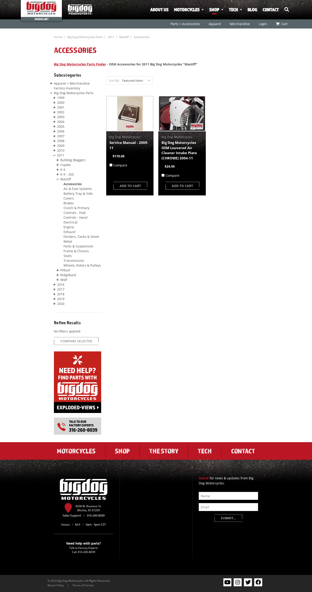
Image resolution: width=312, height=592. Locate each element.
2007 (60, 136)
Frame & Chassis (76, 251)
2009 (60, 145)
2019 (60, 299)
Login (263, 24)
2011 (111, 37)
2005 (60, 126)
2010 (60, 150)
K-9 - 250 (67, 174)
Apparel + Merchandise (72, 83)
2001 (60, 107)
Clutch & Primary (76, 208)
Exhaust (69, 232)
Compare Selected (76, 341)
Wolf (63, 280)
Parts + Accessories (185, 24)
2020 (60, 303)
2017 (60, 289)
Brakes (68, 203)
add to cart (130, 186)
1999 (60, 98)
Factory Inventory (67, 88)
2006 (60, 131)
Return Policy (56, 585)
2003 (60, 117)
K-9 (62, 169)
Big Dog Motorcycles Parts (85, 37)
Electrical (70, 222)
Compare (120, 165)
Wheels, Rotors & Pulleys (82, 265)
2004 (60, 121)
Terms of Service (83, 585)
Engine (68, 227)
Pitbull (65, 270)
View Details (129, 113)
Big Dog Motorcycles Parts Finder (80, 64)
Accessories (141, 37)
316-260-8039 (86, 552)
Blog (252, 9)
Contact (271, 9)
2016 (60, 284)
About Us (159, 9)
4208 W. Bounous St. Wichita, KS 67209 (88, 508)
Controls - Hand (75, 217)
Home (58, 37)
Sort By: (114, 80)
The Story (163, 451)
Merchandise (240, 24)
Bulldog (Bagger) (72, 160)
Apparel (215, 24)
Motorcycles (187, 9)
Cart (284, 24)
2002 (60, 112)
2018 (60, 294)
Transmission (73, 260)
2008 (60, 141)
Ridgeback (68, 275)
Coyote (65, 165)
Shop (214, 9)
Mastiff (124, 37)
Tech (233, 9)
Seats (67, 256)
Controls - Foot (74, 212)
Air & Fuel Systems (77, 189)
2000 (60, 102)
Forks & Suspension (78, 246)
